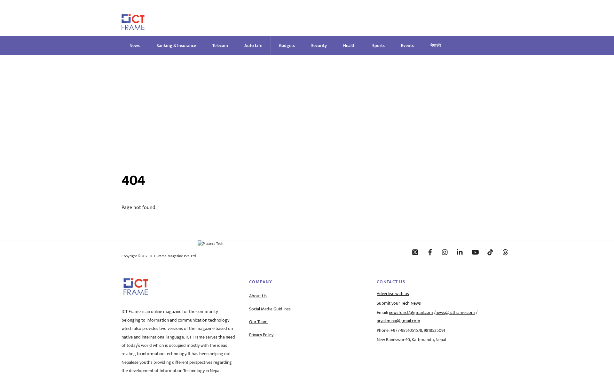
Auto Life (253, 45)
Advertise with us (393, 294)
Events (407, 45)
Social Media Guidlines (270, 309)
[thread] (505, 252)
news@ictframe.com (455, 312)
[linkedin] (460, 252)
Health (349, 45)
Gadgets (287, 45)
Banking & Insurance (176, 45)
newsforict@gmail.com (411, 312)
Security (319, 45)
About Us (258, 296)
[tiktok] (490, 252)
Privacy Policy (261, 335)
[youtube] (475, 252)
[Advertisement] (307, 103)
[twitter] (415, 252)
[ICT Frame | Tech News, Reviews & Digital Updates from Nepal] (133, 27)
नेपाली (435, 45)
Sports (378, 45)
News (135, 45)
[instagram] (445, 252)
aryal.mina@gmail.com (398, 321)
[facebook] (430, 252)
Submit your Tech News (399, 303)
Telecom (220, 45)
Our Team (258, 322)
